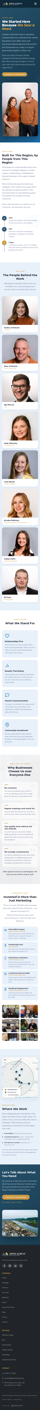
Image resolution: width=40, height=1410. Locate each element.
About (4, 1302)
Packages (5, 1283)
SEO (3, 1340)
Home (4, 1278)
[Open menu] (35, 3)
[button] (16, 1079)
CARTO (35, 1097)
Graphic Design (7, 1350)
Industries (5, 1297)
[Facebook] (4, 1266)
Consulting (5, 1355)
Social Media (6, 1345)
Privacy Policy (17, 1399)
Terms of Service (7, 1399)
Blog (3, 1312)
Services (5, 1288)
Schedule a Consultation (14, 74)
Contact (4, 1322)
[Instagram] (10, 1266)
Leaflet (19, 1097)
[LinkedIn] (15, 1266)
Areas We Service (8, 1307)
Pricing (4, 1317)
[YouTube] (21, 1266)
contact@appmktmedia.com (14, 1378)
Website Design (7, 1335)
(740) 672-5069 (15, 1202)
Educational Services (9, 1360)
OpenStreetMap (27, 1097)
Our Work (5, 1293)
